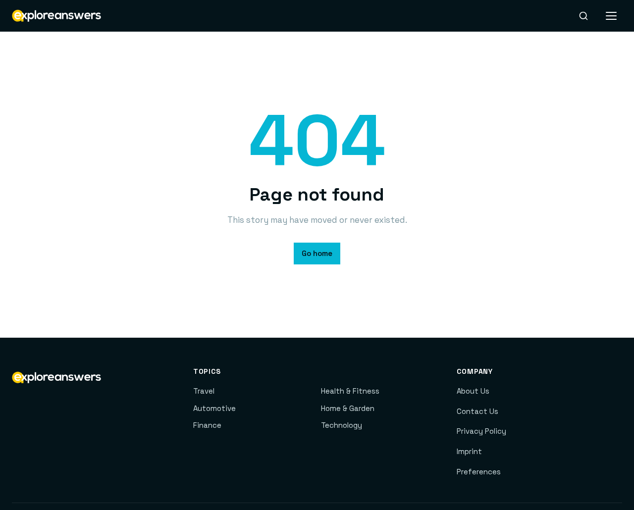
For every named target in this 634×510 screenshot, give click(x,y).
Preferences (479, 471)
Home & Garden (347, 408)
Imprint (469, 451)
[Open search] (583, 16)
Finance (207, 425)
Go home (317, 253)
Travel (203, 391)
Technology (341, 425)
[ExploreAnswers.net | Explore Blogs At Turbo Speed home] (56, 16)
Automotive (214, 408)
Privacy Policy (481, 431)
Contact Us (477, 411)
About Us (473, 391)
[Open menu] (611, 16)
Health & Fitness (350, 391)
